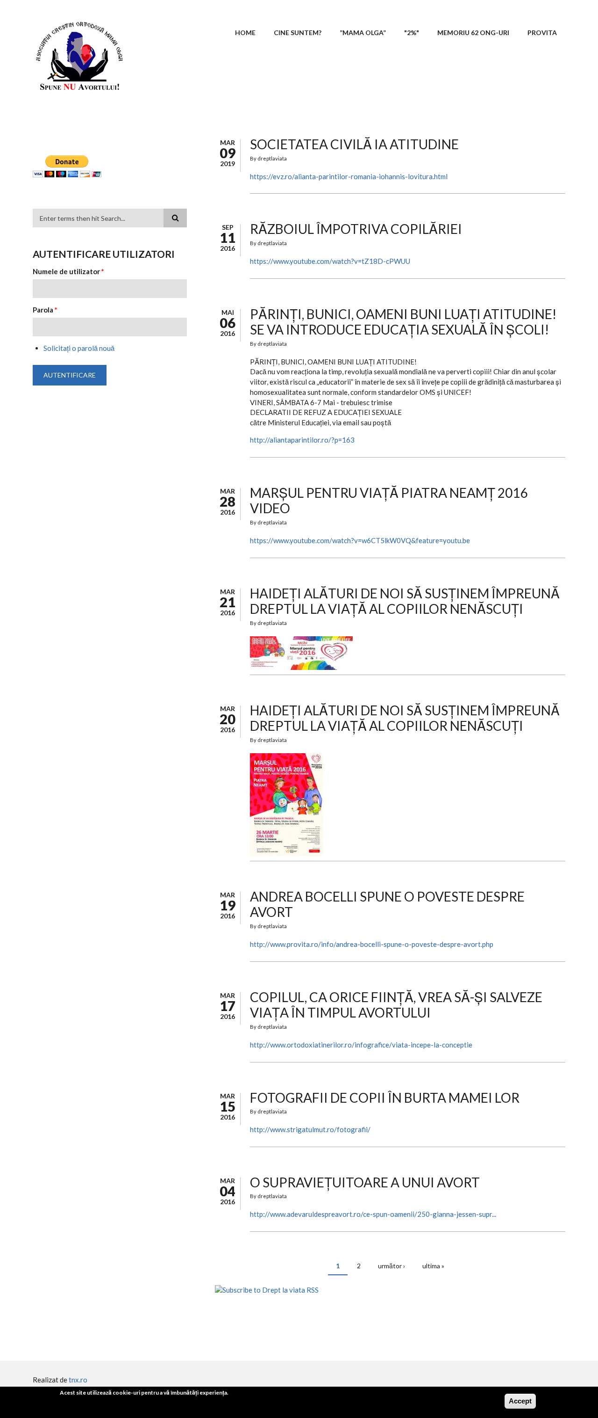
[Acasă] (79, 55)
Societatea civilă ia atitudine (354, 144)
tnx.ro (78, 1379)
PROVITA (542, 32)
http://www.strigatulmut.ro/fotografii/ (310, 1129)
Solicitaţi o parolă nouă (78, 348)
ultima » (433, 1266)
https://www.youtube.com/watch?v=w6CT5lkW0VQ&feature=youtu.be (360, 540)
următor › (391, 1266)
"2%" (411, 32)
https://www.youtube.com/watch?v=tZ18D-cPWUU (330, 261)
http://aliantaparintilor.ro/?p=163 (302, 440)
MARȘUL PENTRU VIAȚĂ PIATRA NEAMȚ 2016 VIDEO (388, 500)
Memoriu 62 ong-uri (473, 32)
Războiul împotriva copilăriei (356, 229)
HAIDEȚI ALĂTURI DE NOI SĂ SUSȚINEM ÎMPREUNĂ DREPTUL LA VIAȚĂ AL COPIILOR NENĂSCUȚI (405, 601)
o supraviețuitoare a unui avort (365, 1182)
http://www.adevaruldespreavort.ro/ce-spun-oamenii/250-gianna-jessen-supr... (373, 1214)
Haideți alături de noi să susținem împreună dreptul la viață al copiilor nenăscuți (405, 718)
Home (245, 32)
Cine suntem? (297, 32)
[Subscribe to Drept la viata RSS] (390, 1290)
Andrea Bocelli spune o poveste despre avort (387, 904)
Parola (45, 309)
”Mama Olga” (363, 32)
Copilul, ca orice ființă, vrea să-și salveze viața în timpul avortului (396, 1005)
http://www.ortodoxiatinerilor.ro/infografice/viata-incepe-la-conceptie (361, 1044)
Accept (520, 1401)
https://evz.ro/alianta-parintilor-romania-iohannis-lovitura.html (349, 176)
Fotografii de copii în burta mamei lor (385, 1097)
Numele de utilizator (68, 271)
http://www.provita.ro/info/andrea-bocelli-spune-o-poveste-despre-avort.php (371, 944)
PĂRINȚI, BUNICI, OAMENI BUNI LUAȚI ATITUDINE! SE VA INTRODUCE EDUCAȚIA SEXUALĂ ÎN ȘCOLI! (403, 322)
